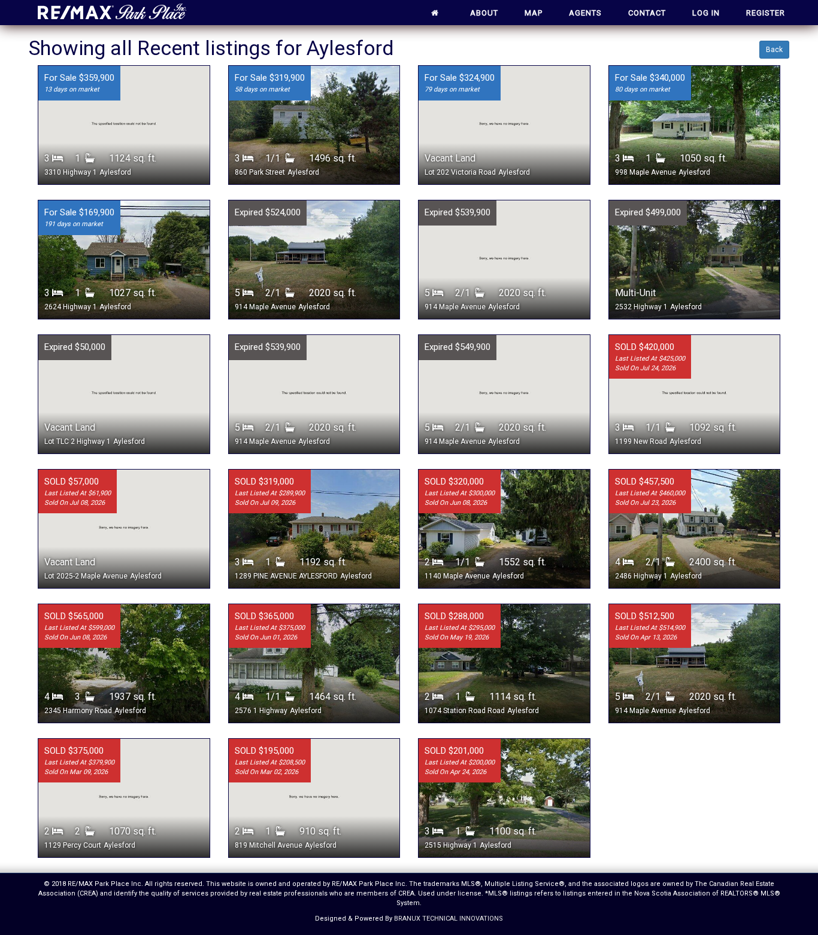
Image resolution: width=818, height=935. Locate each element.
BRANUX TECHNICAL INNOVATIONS (448, 918)
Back (774, 49)
